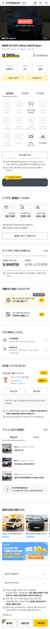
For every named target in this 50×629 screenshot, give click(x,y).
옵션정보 (9, 93)
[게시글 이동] (25, 448)
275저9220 (16, 3)
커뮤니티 (13, 437)
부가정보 (40, 93)
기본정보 (25, 93)
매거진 (36, 437)
